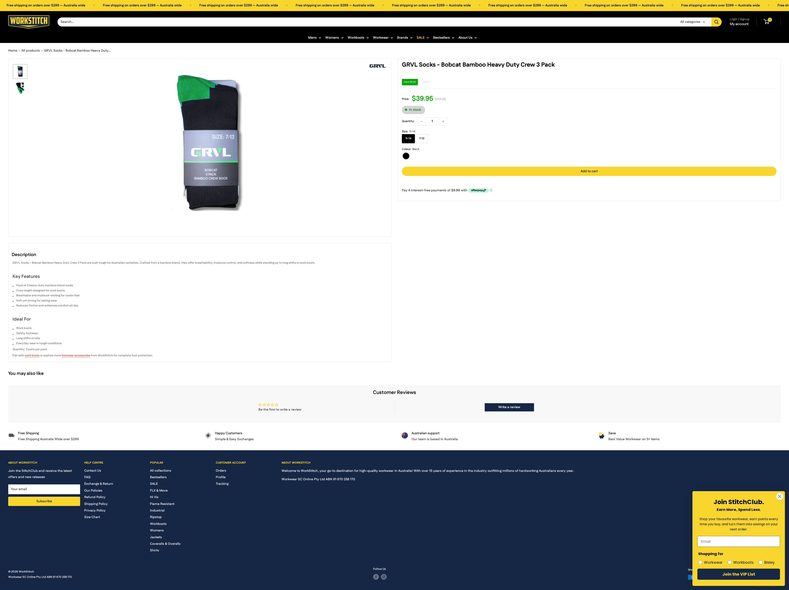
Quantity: (408, 121)
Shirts (154, 550)
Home (12, 50)
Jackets (156, 537)
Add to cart (589, 171)
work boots (32, 355)
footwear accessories (76, 355)
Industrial (157, 510)
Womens (332, 37)
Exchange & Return (98, 483)
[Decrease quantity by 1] (421, 121)
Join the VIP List (738, 574)
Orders (221, 470)
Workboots (356, 37)
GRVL (427, 82)
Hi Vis (154, 497)
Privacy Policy (95, 510)
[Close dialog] (779, 496)
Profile (221, 477)
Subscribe (44, 501)
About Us (465, 37)
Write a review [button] (509, 407)
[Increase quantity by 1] (443, 121)
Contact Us (92, 470)
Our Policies (93, 490)
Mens (312, 37)
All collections (160, 470)
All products (30, 50)
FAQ (87, 477)
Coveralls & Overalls (165, 544)
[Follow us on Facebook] (376, 577)
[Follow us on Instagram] (384, 577)
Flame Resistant (162, 504)
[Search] (716, 22)
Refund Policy (94, 497)
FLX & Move (159, 490)
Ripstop (156, 517)
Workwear (381, 37)
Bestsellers (441, 37)
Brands (402, 37)
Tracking (222, 483)
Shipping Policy (96, 504)
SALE (420, 37)
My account (739, 24)
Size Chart (92, 517)
